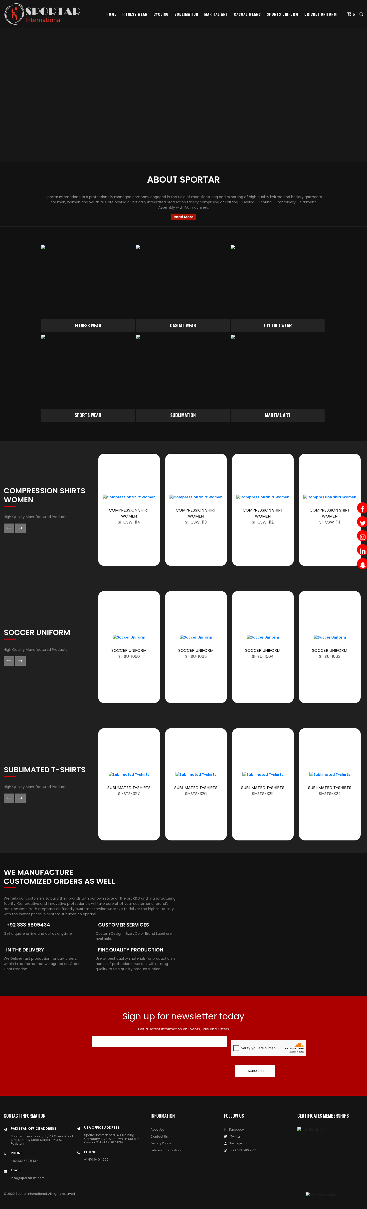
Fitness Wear (135, 14)
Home (111, 14)
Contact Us (159, 1136)
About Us (157, 1129)
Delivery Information (166, 1150)
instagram (238, 1143)
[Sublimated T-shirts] (129, 774)
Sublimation (186, 14)
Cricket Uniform (320, 14)
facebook (236, 1129)
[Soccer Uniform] (129, 637)
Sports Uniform (282, 14)
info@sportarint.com (27, 1178)
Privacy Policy (161, 1143)
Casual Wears (247, 14)
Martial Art (216, 14)
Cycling (161, 14)
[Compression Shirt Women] (129, 497)
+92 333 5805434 (243, 1150)
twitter (235, 1136)
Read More (183, 216)
